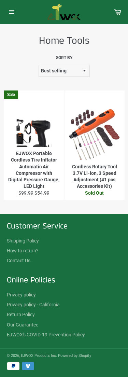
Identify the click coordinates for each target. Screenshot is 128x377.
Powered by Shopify (74, 355)
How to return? (23, 250)
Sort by (64, 57)
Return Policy (21, 314)
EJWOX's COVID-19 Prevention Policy (46, 334)
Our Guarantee (22, 324)
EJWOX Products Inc (38, 355)
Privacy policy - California (33, 304)
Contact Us (18, 260)
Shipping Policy (23, 240)
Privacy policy (21, 294)
